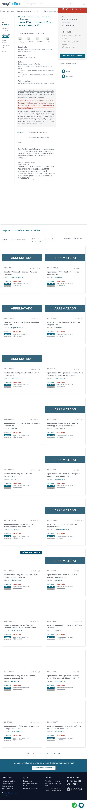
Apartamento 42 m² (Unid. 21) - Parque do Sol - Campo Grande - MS (21, 727)
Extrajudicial (7, 281)
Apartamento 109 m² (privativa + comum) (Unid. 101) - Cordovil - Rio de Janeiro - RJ (63, 677)
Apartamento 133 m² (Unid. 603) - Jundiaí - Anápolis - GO (63, 273)
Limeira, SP (14, 378)
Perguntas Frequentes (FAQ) (30, 785)
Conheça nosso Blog (8, 781)
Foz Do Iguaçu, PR (60, 479)
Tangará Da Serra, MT (17, 328)
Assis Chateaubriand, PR (62, 529)
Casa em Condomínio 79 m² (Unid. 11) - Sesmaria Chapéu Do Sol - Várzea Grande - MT (20, 626)
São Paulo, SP (15, 529)
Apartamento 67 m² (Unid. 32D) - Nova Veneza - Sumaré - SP (22, 424)
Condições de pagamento (38, 132)
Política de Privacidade (30, 788)
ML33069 (5, 25)
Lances (19, 142)
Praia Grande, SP (59, 731)
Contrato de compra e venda (39, 137)
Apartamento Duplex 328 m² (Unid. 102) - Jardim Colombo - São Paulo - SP (19, 525)
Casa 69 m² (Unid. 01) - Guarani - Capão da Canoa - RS (20, 273)
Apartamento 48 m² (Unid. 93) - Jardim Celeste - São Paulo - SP (62, 576)
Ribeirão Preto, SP (16, 580)
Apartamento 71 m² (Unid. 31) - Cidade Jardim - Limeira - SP (21, 374)
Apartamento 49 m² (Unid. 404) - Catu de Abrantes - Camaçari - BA (19, 677)
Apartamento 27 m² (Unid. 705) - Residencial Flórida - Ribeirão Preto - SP (21, 576)
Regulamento (27, 781)
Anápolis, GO (58, 277)
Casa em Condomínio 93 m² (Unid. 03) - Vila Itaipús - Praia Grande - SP (64, 727)
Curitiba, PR (58, 630)
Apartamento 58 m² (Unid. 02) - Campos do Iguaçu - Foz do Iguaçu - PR (64, 475)
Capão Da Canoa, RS (17, 277)
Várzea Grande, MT (16, 630)
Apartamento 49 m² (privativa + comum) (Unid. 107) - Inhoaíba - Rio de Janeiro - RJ (65, 374)
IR (71, 4)
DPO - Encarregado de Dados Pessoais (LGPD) (53, 789)
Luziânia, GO (14, 479)
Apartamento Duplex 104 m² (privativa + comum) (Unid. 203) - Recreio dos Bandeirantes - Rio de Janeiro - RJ (62, 424)
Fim (40, 242)
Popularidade (78, 238)
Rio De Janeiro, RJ (60, 378)
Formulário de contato (52, 781)
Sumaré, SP (14, 428)
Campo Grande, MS (16, 731)
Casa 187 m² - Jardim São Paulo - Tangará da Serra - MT (21, 323)
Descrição (20, 132)
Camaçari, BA (15, 681)
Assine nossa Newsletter (43, 767)
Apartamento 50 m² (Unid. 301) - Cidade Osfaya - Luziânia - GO (19, 475)
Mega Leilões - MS (8, 789)
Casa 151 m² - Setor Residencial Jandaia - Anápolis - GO (63, 323)
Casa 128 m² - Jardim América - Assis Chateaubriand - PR (62, 525)
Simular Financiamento (72, 55)
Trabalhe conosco (7, 786)
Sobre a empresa (7, 783)
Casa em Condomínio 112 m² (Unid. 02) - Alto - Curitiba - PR (64, 626)
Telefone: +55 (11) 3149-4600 (53, 785)
